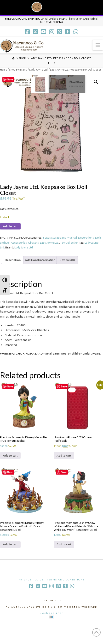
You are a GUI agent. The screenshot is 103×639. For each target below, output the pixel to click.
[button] (97, 45)
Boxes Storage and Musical (60, 237)
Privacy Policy (31, 579)
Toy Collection (69, 242)
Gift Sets (33, 242)
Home (3, 69)
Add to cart (10, 226)
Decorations (86, 237)
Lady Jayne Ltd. (38, 69)
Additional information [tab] (40, 260)
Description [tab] (13, 260)
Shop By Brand (18, 69)
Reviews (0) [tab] (67, 260)
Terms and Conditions (66, 579)
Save (10, 79)
